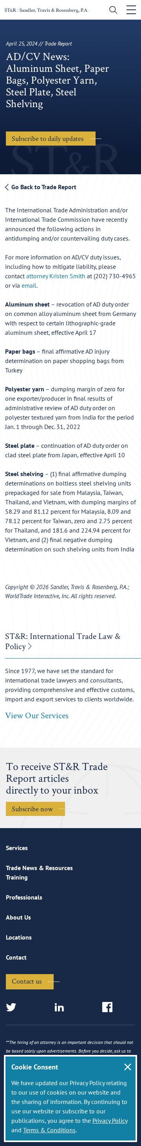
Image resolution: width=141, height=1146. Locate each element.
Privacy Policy (109, 1120)
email (29, 285)
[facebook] (110, 1007)
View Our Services (37, 715)
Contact (16, 957)
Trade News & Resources (39, 868)
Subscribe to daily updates (47, 138)
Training (17, 877)
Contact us (27, 980)
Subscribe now (32, 808)
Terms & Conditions (49, 1130)
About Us (18, 917)
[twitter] (13, 1007)
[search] (111, 11)
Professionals (24, 897)
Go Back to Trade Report (43, 187)
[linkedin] (61, 1007)
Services (17, 848)
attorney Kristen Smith (55, 276)
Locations (19, 937)
